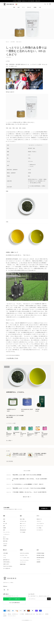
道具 (18, 7)
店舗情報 (38, 561)
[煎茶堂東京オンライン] (8, 4)
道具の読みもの (6, 559)
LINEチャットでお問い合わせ (14, 599)
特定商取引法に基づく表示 (30, 614)
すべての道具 (22, 532)
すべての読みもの (6, 568)
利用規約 (46, 614)
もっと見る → (9, 440)
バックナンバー (23, 562)
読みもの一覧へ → (27, 496)
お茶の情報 (13, 41)
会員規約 (4, 615)
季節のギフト (39, 519)
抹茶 (4, 530)
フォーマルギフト (40, 523)
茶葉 (14, 7)
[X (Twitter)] (4, 590)
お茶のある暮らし (6, 561)
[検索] (45, 4)
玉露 (4, 521)
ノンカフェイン (6, 534)
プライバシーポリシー (12, 615)
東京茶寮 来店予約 (40, 557)
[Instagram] (8, 590)
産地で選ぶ (5, 541)
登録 (49, 598)
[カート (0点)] (50, 4)
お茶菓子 (5, 545)
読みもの (29, 7)
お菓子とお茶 (6, 564)
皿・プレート (22, 527)
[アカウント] (47, 4)
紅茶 (4, 525)
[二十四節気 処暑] (16, 4)
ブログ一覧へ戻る (9, 461)
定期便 (35, 7)
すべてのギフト (40, 530)
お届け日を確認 (9, 417)
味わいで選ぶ (6, 538)
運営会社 (9, 614)
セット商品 (39, 527)
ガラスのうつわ (23, 521)
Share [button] (8, 61)
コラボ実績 (22, 614)
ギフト (23, 7)
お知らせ (4, 614)
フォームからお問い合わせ (14, 602)
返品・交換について (40, 614)
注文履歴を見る (44, 508)
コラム (4, 555)
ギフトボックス (40, 525)
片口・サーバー (23, 525)
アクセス (38, 559)
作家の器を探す (23, 530)
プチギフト (39, 521)
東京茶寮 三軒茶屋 (40, 555)
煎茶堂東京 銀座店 (40, 553)
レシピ (4, 557)
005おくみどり (18, 41)
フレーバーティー (6, 532)
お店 (40, 7)
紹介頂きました (15, 614)
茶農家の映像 (22, 564)
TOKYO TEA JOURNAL (7, 566)
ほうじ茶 (5, 523)
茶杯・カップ (22, 523)
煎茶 (4, 519)
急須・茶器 (22, 519)
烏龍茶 (4, 527)
